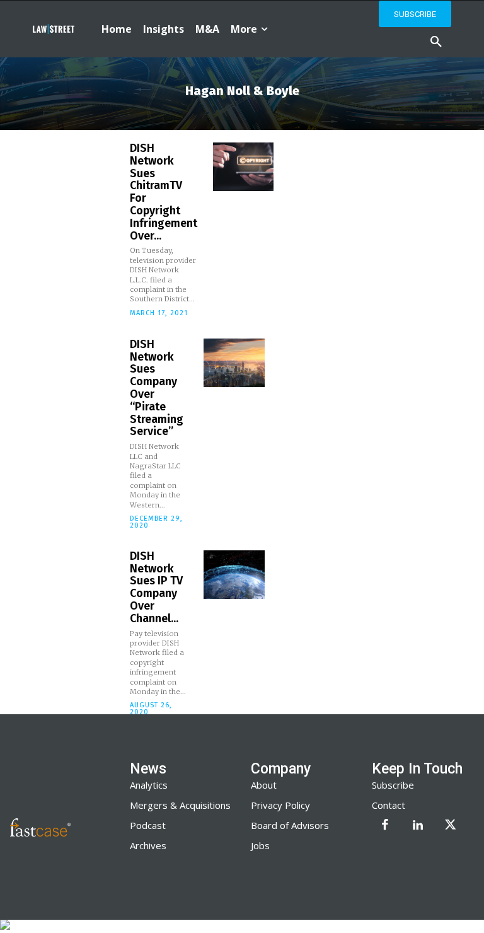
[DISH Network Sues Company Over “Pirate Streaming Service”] (234, 363)
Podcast (148, 825)
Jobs (260, 845)
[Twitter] (450, 826)
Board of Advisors (290, 825)
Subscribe (393, 785)
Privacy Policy (280, 805)
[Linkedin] (418, 826)
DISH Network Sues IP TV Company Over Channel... (156, 587)
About (264, 785)
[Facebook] (385, 826)
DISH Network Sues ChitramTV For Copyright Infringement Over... (163, 192)
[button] (436, 42)
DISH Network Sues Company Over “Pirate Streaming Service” (156, 388)
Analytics (149, 785)
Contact (388, 805)
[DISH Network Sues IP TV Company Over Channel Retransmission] (234, 574)
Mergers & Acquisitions (180, 805)
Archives (148, 845)
